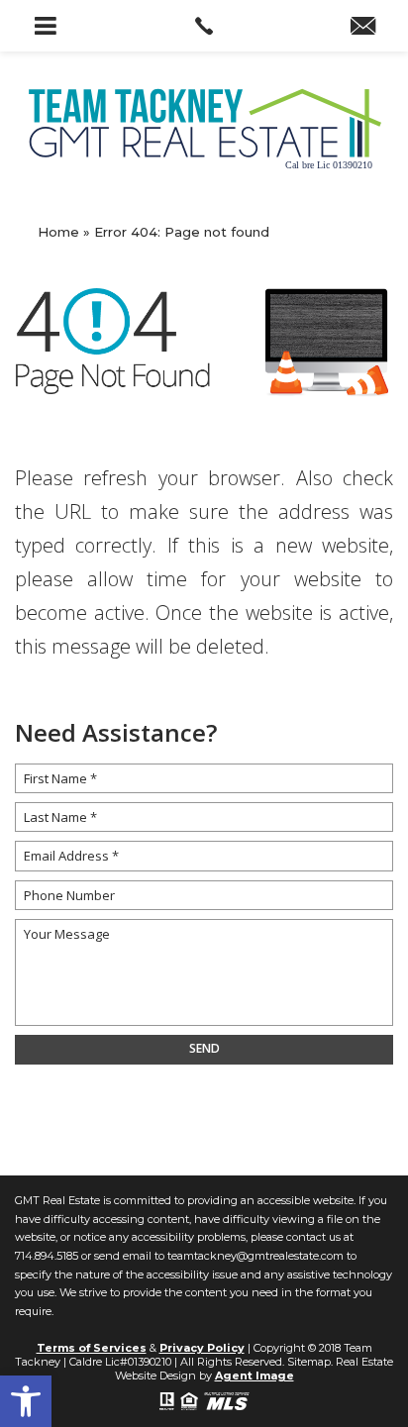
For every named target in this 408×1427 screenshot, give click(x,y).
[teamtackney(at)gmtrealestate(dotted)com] (363, 28)
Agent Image (254, 1375)
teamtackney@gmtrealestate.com (255, 1256)
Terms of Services (92, 1348)
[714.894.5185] (203, 25)
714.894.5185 (46, 1256)
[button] (25, 1401)
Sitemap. (310, 1362)
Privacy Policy (202, 1348)
